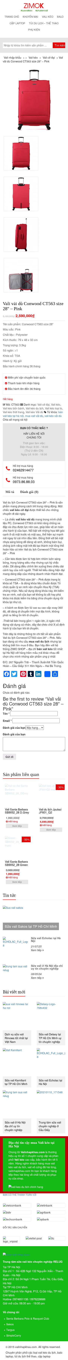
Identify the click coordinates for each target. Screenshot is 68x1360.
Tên (6, 713)
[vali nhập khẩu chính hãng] (34, 1251)
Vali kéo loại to (53, 408)
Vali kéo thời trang (13, 412)
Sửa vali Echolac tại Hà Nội (50, 1082)
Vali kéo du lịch (34, 408)
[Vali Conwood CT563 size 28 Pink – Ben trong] (21, 275)
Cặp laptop (17, 23)
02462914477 (23, 470)
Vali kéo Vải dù (34, 412)
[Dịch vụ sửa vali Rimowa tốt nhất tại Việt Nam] (17, 1016)
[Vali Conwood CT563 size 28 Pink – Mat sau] (21, 194)
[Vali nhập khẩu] (34, 7)
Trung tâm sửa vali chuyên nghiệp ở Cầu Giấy (50, 1126)
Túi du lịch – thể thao (44, 23)
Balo (60, 16)
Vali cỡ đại (43, 404)
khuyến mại (30, 16)
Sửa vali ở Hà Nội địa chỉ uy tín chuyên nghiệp (15, 1126)
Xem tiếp (17, 826)
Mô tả (9, 492)
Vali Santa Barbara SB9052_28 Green (16, 863)
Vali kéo (47, 16)
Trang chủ (12, 16)
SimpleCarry (13, 1335)
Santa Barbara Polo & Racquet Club (27, 1318)
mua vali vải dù (34, 416)
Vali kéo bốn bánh (13, 408)
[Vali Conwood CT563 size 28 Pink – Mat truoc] (34, 100)
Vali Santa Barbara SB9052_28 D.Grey (17, 810)
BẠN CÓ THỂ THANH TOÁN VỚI (19, 1194)
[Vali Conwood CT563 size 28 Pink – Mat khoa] (21, 234)
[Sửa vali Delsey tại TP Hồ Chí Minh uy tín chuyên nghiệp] (51, 1016)
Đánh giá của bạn (14, 728)
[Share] (47, 674)
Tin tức (9, 895)
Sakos (10, 1324)
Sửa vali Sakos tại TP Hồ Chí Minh (31, 926)
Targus (10, 1330)
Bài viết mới (14, 992)
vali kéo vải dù (53, 416)
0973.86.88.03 (24, 481)
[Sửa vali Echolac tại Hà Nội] (51, 1062)
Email (7, 721)
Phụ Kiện (34, 29)
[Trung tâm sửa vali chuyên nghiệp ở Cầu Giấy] (51, 1104)
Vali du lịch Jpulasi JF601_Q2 (50, 810)
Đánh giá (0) (29, 492)
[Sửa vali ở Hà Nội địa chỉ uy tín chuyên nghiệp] (17, 1104)
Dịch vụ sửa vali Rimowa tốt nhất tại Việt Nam (16, 1038)
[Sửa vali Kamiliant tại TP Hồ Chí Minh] (17, 1062)
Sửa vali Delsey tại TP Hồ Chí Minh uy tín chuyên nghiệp (50, 1038)
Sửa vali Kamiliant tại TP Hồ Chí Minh (16, 1082)
